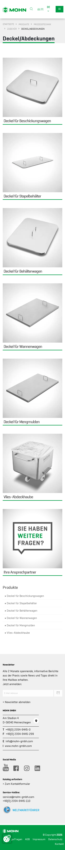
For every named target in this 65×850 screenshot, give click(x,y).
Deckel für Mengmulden (21, 625)
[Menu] (59, 9)
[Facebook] (15, 768)
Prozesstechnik (42, 24)
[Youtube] (5, 768)
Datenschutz (55, 839)
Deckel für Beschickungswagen (25, 596)
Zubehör (12, 28)
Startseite (8, 24)
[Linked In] (37, 768)
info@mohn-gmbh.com (19, 741)
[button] (48, 9)
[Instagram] (26, 768)
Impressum (39, 839)
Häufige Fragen (13, 839)
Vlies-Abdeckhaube (18, 632)
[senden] (58, 693)
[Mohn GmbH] (14, 9)
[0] (41, 9)
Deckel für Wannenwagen (22, 618)
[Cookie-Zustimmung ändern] (7, 838)
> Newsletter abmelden (16, 702)
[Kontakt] (36, 720)
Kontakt (59, 844)
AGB (27, 839)
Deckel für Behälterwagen (22, 610)
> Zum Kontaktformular (16, 783)
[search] (31, 9)
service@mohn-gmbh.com (18, 797)
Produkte (24, 24)
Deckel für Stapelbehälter (22, 603)
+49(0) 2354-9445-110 (16, 801)
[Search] (31, 9)
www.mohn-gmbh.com (18, 746)
